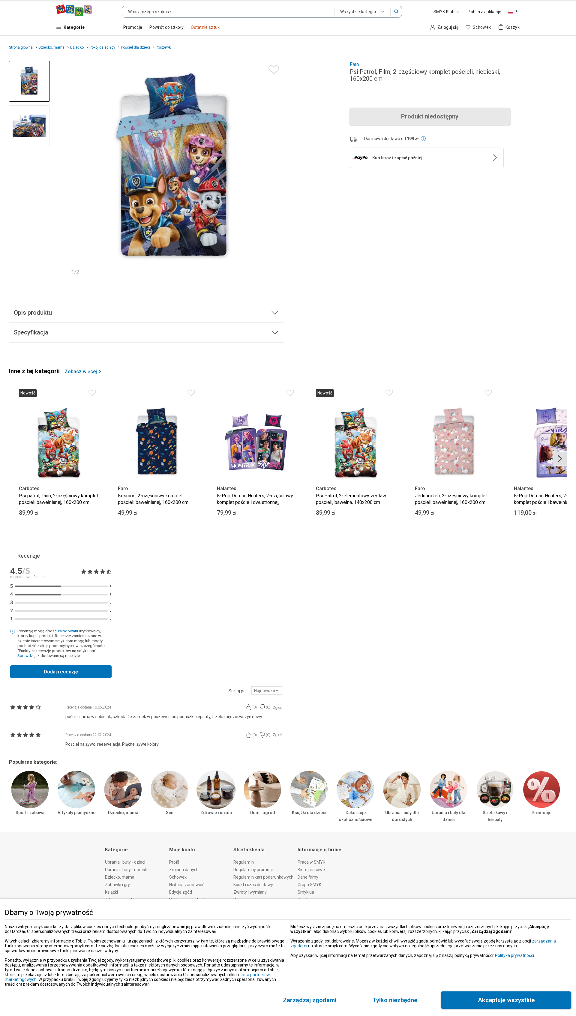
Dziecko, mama (123, 812)
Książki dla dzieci (309, 812)
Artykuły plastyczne (76, 812)
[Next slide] (276, 170)
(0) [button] (254, 707)
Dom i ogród (262, 812)
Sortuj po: (238, 691)
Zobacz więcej (80, 371)
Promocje (541, 812)
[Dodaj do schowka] (272, 68)
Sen (169, 812)
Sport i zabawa (30, 812)
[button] (396, 12)
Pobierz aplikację (484, 11)
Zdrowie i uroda (216, 812)
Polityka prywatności (514, 955)
